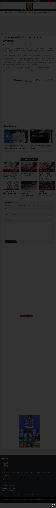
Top (53, 505)
